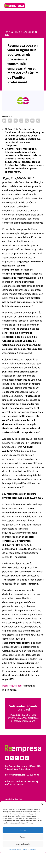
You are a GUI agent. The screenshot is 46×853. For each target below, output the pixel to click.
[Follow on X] (27, 758)
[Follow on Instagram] (12, 758)
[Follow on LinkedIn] (7, 758)
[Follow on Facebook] (17, 758)
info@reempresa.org (24, 720)
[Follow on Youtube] (22, 758)
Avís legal (9, 781)
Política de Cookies (15, 849)
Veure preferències (23, 844)
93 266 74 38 (33, 774)
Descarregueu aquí (12, 685)
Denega (23, 837)
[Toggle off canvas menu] (35, 5)
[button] (42, 804)
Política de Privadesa (29, 849)
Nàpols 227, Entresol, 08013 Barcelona (23, 768)
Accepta (23, 830)
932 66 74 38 (28, 714)
